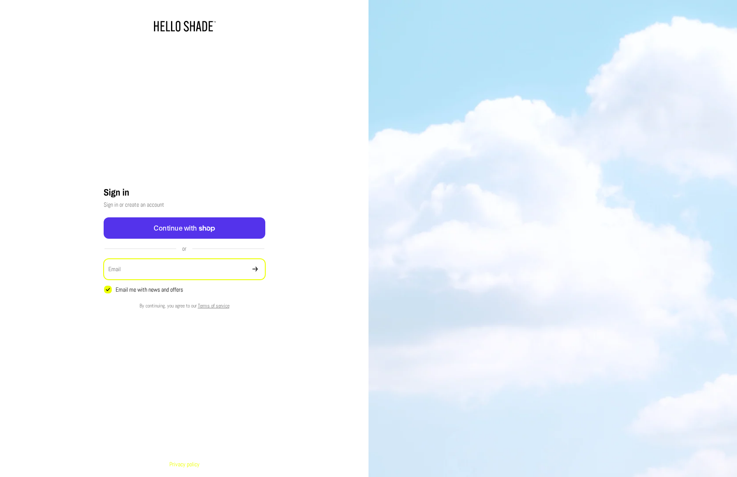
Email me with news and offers (149, 289)
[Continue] (255, 269)
